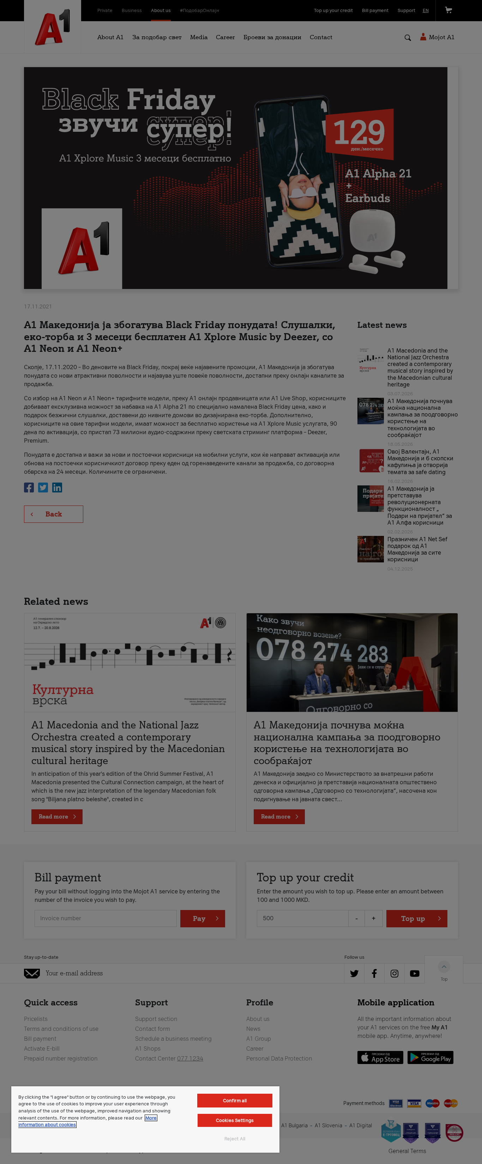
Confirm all (235, 1100)
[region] (145, 1119)
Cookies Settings (235, 1120)
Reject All (234, 1138)
